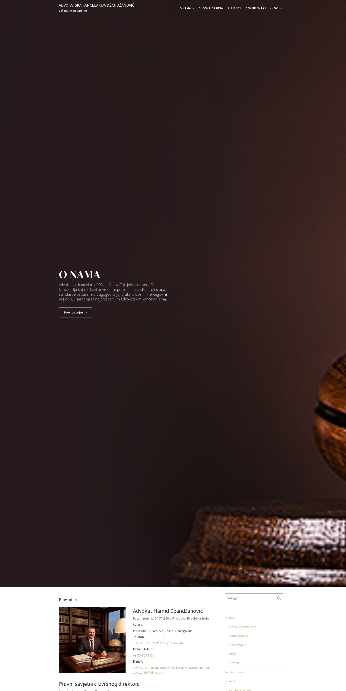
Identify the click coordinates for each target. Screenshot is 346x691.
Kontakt (233, 663)
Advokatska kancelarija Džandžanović (96, 5)
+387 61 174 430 (143, 655)
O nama (185, 8)
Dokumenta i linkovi (262, 8)
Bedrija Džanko (238, 636)
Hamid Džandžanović (242, 627)
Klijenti (234, 8)
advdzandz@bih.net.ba (148, 672)
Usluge (232, 654)
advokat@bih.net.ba (195, 668)
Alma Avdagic (237, 645)
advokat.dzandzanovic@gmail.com (157, 668)
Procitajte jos (74, 312)
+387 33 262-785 (144, 643)
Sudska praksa (211, 8)
